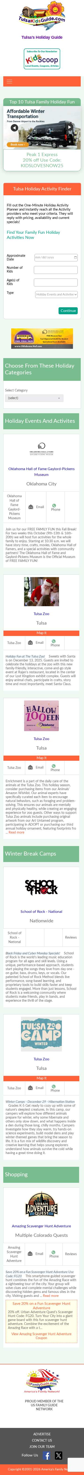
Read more (16, 832)
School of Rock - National (41, 912)
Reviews (71, 937)
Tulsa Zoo (41, 614)
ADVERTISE (42, 1434)
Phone (55, 509)
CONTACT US (42, 1440)
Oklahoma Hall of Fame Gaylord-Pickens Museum (41, 472)
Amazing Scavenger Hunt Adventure (41, 1226)
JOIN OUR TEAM (42, 1447)
